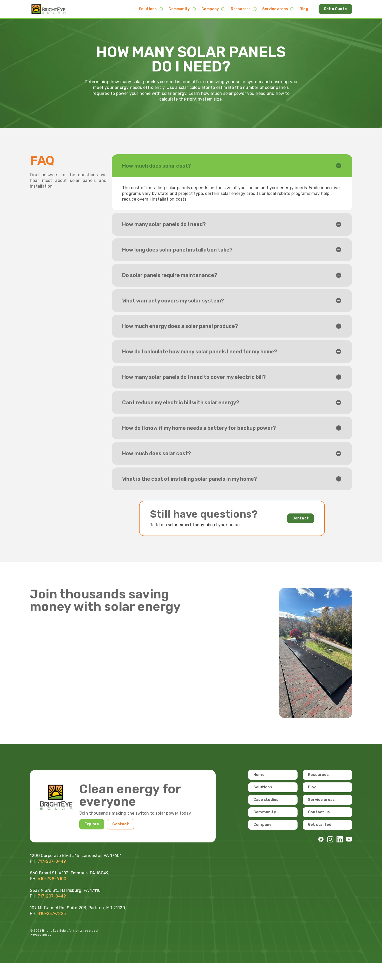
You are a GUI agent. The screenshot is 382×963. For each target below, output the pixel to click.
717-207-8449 (52, 896)
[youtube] (349, 839)
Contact (300, 518)
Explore (91, 824)
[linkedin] (340, 839)
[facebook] (321, 839)
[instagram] (330, 839)
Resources (241, 9)
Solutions (148, 9)
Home (259, 775)
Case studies (265, 799)
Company (210, 9)
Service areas (275, 9)
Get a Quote (335, 9)
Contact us (319, 812)
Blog (304, 9)
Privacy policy (40, 934)
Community (179, 9)
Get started (319, 824)
